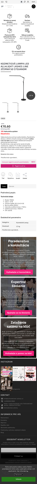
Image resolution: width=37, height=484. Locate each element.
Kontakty (4, 420)
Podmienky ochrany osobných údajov (13, 430)
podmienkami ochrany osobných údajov (18, 462)
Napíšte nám (5, 425)
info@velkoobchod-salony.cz (13, 398)
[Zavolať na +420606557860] (6, 1)
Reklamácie (5, 417)
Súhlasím (18, 479)
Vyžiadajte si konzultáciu (18, 272)
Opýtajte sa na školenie (18, 313)
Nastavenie (18, 474)
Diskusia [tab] (11, 186)
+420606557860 (9, 401)
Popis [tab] (4, 186)
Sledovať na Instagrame (12, 389)
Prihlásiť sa (18, 456)
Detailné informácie (7, 154)
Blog (2, 432)
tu (27, 471)
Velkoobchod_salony (11, 408)
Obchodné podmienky (8, 427)
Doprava (3, 422)
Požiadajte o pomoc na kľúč (18, 353)
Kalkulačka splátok (11, 131)
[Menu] (2, 6)
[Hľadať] (24, 1)
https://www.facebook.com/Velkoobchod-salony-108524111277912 (18, 404)
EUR (33, 2)
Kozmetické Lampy (22, 222)
